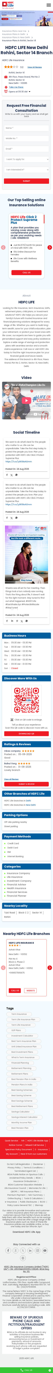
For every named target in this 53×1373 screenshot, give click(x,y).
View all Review (35, 67)
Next (49, 247)
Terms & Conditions (33, 1168)
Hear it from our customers (34, 1154)
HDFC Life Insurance (21, 943)
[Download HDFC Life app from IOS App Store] (29, 1240)
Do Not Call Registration (18, 1164)
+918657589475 (17, 972)
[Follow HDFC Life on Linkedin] (30, 1250)
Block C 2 (24, 913)
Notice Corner (15, 1145)
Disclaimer (38, 1164)
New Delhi (31, 805)
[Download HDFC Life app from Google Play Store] (23, 1240)
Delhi (28, 800)
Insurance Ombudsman (25, 1181)
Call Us (26, 272)
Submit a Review (26, 784)
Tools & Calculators (33, 1199)
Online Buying (14, 1199)
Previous (3, 247)
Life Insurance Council (15, 1188)
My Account (12, 1154)
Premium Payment (16, 1195)
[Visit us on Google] (15, 1250)
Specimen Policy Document (18, 1149)
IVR (22, 1140)
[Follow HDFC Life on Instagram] (37, 1250)
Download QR (26, 733)
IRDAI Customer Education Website (25, 1185)
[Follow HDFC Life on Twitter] (23, 1250)
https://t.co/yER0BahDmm (19, 461)
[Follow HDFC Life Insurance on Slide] (30, 1258)
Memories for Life (37, 1188)
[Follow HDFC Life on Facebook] (8, 1250)
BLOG (42, 1202)
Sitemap (39, 1205)
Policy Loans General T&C (19, 1205)
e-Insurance (11, 1202)
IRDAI (38, 1178)
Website (30, 990)
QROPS (14, 1192)
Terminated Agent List (25, 1171)
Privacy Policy (14, 1168)
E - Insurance (41, 1149)
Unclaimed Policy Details (21, 1178)
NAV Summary (35, 1195)
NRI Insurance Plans (29, 1192)
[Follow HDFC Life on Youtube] (45, 1250)
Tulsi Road (9, 913)
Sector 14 (37, 913)
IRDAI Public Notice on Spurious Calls (25, 1175)
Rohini (7, 917)
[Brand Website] (23, 1258)
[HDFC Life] (8, 5)
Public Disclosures (28, 1202)
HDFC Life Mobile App (37, 1140)
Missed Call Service (34, 1145)
